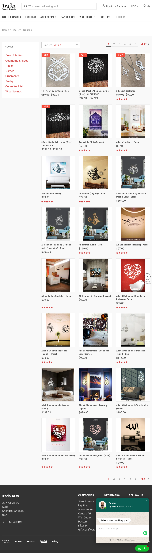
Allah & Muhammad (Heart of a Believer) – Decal (130, 298)
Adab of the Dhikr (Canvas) (91, 142)
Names (9, 71)
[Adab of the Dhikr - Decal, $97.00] (133, 121)
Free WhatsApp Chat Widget (123, 540)
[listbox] (67, 45)
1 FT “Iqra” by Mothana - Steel (55, 91)
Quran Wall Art (14, 86)
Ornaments (12, 76)
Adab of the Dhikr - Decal (127, 142)
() (148, 6)
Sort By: (48, 44)
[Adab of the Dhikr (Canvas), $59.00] (95, 121)
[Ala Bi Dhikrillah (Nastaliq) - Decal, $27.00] (133, 224)
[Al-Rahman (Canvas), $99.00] (58, 172)
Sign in (109, 6)
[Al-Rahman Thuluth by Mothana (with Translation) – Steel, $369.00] (58, 224)
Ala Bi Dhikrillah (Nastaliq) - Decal (132, 244)
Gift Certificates (87, 529)
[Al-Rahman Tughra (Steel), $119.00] (95, 224)
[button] (146, 500)
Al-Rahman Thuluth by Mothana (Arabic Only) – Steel (131, 195)
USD (134, 6)
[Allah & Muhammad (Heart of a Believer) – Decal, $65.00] (133, 275)
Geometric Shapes (16, 60)
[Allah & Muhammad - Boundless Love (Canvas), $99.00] (95, 330)
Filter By (120, 17)
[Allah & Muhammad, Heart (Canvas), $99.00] (58, 434)
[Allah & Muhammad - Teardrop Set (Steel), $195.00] (133, 384)
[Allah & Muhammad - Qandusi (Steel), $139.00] (58, 384)
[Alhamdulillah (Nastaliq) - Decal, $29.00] (58, 275)
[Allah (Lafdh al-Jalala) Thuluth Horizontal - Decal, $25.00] (133, 434)
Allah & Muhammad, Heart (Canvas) (58, 455)
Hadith (9, 65)
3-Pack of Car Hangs (125, 91)
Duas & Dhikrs (14, 55)
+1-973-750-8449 (13, 522)
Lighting (30, 17)
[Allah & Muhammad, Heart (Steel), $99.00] (95, 434)
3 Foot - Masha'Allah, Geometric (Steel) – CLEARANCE (94, 93)
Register (122, 6)
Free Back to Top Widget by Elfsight (143, 282)
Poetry (9, 81)
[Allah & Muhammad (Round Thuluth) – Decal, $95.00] (58, 330)
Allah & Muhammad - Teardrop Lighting (93, 407)
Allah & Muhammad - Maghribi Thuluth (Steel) (130, 352)
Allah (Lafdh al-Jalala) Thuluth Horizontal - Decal (130, 457)
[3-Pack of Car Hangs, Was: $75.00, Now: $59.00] (133, 70)
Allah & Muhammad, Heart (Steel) (94, 455)
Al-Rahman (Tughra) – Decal (92, 193)
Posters (105, 17)
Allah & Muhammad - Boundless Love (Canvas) (94, 352)
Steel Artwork (11, 17)
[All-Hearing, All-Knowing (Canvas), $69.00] (95, 275)
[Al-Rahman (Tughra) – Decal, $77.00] (95, 172)
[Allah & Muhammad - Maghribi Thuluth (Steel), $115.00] (133, 330)
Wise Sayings (13, 91)
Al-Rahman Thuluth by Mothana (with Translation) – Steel (56, 246)
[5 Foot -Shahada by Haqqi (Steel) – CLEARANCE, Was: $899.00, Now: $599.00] (58, 121)
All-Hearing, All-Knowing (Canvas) (95, 296)
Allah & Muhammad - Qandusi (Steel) (55, 407)
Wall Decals (87, 17)
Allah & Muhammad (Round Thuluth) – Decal (54, 352)
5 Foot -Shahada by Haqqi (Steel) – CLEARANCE (57, 144)
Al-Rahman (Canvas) (51, 193)
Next (144, 44)
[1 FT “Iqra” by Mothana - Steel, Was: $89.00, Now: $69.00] (58, 70)
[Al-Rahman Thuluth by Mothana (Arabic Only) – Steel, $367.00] (133, 172)
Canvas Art (68, 17)
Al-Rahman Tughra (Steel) (91, 244)
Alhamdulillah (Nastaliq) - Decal (56, 296)
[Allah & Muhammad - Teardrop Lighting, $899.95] (95, 384)
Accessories (48, 17)
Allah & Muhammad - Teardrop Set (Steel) (132, 407)
